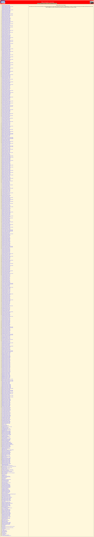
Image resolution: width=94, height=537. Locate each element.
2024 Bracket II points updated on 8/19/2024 (6, 47)
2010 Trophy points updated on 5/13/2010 (6, 368)
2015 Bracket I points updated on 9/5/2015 (6, 219)
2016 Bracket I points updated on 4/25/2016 (6, 213)
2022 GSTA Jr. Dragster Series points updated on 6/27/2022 (7, 105)
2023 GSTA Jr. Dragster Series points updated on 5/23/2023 (7, 90)
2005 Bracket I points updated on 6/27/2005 (6, 510)
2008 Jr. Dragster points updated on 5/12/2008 (6, 400)
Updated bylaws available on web (5, 488)
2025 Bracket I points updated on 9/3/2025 (6, 28)
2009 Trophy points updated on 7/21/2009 (6, 374)
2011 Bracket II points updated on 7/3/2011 (6, 319)
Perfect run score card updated (5, 508)
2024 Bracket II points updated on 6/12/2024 (6, 57)
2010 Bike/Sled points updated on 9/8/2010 (6, 343)
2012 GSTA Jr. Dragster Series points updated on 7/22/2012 (7, 287)
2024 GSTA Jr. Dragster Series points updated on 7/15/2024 (7, 51)
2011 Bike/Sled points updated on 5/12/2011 (6, 337)
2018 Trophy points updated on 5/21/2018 (6, 175)
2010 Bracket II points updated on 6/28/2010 (6, 356)
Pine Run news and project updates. (5, 481)
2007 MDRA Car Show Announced (5, 427)
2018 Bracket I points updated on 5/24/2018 (6, 171)
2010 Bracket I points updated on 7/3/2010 (6, 355)
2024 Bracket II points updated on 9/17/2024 (6, 42)
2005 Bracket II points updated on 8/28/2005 (6, 485)
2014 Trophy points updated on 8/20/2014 (6, 240)
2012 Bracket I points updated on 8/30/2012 (6, 282)
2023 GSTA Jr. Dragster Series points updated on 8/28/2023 (7, 71)
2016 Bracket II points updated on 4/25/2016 (6, 212)
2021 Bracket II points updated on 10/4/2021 (6, 114)
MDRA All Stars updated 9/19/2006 (5, 436)
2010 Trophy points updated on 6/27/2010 (6, 358)
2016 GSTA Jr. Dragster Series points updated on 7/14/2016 (7, 206)
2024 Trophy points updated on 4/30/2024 (6, 61)
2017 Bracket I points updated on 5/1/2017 (6, 193)
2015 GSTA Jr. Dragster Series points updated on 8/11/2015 (7, 224)
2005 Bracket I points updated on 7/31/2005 (6, 494)
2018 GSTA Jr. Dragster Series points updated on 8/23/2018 (7, 160)
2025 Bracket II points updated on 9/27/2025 (6, 22)
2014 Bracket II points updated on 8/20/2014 (6, 238)
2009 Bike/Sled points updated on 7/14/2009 (6, 376)
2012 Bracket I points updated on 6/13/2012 (6, 295)
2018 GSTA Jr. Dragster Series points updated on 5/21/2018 (7, 178)
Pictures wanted (3, 532)
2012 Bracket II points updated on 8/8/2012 (6, 285)
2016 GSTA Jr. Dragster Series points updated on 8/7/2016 (7, 203)
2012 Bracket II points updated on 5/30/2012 (6, 296)
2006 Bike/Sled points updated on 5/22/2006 (6, 460)
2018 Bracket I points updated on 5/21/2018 (6, 173)
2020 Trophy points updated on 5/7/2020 (6, 136)
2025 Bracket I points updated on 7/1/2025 (6, 33)
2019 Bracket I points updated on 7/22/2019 (6, 145)
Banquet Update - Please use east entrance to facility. (7, 426)
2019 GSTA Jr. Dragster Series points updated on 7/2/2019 (7, 152)
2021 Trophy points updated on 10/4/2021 (6, 112)
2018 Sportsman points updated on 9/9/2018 (6, 158)
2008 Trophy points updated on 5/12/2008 (6, 401)
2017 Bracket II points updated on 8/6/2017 (6, 186)
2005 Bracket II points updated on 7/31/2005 (6, 495)
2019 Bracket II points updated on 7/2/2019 (6, 151)
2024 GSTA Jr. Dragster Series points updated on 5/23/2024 (7, 59)
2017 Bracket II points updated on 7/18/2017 (6, 189)
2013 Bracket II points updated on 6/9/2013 (6, 271)
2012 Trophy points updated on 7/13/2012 (6, 292)
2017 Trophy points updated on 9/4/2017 (6, 181)
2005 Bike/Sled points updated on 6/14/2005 (6, 514)
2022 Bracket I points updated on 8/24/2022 (6, 98)
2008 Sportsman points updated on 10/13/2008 (6, 386)
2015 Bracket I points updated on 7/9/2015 (6, 232)
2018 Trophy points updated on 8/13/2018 (6, 162)
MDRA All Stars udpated (4, 475)
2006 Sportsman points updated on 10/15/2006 (6, 434)
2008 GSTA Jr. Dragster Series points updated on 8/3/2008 (7, 393)
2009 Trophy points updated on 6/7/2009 (6, 378)
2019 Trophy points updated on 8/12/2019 (6, 139)
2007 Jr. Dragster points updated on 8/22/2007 (6, 409)
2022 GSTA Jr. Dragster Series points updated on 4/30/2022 (7, 109)
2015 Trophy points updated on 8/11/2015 (6, 223)
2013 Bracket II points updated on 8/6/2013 (6, 251)
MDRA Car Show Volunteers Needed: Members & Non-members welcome (9, 466)
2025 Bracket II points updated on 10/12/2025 (6, 20)
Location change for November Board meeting (6, 429)
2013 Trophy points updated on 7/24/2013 (6, 255)
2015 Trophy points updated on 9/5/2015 (6, 217)
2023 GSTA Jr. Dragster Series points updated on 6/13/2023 (7, 84)
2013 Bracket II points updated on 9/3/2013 (6, 248)
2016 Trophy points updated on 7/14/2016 (6, 207)
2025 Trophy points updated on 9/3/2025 (6, 26)
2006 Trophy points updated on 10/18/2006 (6, 433)
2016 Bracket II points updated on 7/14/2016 (6, 205)
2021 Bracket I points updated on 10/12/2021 (6, 111)
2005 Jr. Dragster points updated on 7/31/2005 (6, 496)
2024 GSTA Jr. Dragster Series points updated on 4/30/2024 (7, 62)
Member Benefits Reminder (4, 531)
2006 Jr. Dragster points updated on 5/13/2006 (6, 463)
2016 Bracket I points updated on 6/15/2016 (6, 210)
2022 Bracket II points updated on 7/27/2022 (6, 99)
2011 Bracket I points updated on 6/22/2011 (6, 328)
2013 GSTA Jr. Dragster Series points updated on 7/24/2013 (7, 256)
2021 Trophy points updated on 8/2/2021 (6, 117)
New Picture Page (3, 534)
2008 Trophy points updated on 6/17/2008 (6, 396)
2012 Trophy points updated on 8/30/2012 (6, 281)
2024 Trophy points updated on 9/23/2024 (6, 39)
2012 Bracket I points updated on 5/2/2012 (6, 302)
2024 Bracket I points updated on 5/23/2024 (6, 60)
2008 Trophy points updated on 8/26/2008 (6, 391)
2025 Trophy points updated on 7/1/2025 (6, 34)
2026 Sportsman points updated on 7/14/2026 (6, 8)
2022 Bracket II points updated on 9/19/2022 (6, 96)
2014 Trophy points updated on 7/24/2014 (6, 242)
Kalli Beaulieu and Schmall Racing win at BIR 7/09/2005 (7, 503)
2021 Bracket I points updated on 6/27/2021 (6, 127)
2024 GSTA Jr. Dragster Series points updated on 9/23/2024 (7, 37)
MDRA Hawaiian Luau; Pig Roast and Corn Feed (6, 450)
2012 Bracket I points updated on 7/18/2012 (6, 288)
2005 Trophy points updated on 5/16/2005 (6, 524)
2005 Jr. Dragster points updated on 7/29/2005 (6, 498)
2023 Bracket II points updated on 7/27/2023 (6, 76)
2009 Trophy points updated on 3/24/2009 (6, 382)
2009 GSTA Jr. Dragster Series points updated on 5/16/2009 (7, 380)
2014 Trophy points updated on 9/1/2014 (6, 236)
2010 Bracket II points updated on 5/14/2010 (6, 366)
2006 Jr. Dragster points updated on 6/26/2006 (6, 452)
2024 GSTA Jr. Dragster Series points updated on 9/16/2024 (7, 43)
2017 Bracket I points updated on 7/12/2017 (6, 191)
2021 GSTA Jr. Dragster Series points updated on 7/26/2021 (7, 121)
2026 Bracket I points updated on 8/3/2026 (6, 5)
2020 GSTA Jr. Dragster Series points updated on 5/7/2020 (7, 137)
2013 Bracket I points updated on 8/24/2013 (6, 249)
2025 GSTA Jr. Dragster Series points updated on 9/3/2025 (7, 25)
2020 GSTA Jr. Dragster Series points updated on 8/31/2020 (7, 131)
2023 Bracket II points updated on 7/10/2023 (6, 77)
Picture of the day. (4, 533)
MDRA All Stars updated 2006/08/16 (5, 441)
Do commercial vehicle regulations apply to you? (6, 535)
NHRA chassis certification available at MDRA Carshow (7, 465)
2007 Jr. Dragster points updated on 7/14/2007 (6, 413)
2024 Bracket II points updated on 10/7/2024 (6, 35)
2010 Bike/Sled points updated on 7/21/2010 (6, 354)
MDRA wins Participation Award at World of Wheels (7, 471)
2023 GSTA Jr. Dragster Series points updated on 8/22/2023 (7, 74)
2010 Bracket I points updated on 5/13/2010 (6, 371)
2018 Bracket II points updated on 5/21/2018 (6, 174)
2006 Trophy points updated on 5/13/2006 (6, 462)
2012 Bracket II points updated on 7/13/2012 (6, 293)
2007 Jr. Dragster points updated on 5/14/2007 (6, 419)
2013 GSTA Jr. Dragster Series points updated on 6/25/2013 (7, 260)
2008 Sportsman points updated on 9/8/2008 (6, 389)
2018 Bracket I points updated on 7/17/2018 (6, 168)
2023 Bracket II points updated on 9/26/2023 (6, 68)
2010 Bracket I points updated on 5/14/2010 (6, 367)
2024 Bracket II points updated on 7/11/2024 (6, 53)
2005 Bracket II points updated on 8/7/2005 (6, 491)
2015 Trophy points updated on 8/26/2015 (6, 222)
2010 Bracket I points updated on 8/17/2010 (6, 347)
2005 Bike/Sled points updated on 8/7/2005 (6, 490)
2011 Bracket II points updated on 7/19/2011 (6, 318)
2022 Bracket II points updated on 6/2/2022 (6, 107)
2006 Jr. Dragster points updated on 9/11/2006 (6, 438)
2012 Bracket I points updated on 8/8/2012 (6, 284)
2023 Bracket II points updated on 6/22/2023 (6, 80)
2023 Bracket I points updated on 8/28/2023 (6, 72)
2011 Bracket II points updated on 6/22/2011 (6, 329)
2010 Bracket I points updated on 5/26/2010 (6, 362)
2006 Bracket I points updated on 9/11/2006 (6, 439)
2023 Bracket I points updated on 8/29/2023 (6, 70)
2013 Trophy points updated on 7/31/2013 (6, 252)
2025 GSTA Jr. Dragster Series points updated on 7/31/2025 (7, 30)
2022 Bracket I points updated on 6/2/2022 (6, 108)
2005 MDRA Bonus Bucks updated (5, 489)
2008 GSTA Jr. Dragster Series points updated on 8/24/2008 (7, 392)
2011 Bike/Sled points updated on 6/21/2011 (6, 333)
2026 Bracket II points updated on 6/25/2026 (6, 10)
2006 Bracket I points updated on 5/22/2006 (6, 458)
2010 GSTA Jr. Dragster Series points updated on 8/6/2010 (7, 351)
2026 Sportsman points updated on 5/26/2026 (6, 18)
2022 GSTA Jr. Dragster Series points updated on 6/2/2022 (7, 106)
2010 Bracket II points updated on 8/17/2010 (6, 349)
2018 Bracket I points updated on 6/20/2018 (6, 169)
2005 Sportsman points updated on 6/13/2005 (6, 516)
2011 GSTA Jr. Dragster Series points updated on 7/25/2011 (7, 316)
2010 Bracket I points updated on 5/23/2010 (6, 365)
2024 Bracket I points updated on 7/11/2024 (6, 55)
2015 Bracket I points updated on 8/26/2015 (6, 220)
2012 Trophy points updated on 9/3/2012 (6, 277)
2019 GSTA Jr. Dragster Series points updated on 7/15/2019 (7, 146)
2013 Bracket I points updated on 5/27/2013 (6, 275)
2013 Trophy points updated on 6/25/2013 (6, 259)
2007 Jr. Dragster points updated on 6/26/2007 (6, 415)
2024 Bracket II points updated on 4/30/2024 (6, 63)
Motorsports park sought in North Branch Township (7, 467)
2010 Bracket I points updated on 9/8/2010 (6, 345)
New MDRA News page (4, 530)
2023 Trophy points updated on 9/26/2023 (6, 67)
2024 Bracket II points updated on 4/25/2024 (6, 65)
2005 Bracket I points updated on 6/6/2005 (6, 518)
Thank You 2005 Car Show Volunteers (5, 520)
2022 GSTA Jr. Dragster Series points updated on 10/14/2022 (7, 92)
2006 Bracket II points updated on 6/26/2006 (6, 454)
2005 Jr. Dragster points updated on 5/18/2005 (6, 522)
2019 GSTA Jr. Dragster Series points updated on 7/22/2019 (7, 143)
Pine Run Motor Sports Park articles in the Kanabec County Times (8, 526)
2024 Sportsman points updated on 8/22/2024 (6, 45)
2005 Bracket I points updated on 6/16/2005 (6, 512)
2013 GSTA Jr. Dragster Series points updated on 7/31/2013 (7, 253)
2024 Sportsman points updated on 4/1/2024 (6, 66)
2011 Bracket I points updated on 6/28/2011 (6, 321)
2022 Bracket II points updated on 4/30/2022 (6, 110)
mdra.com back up (4, 501)
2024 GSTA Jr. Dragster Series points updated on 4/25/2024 (7, 64)
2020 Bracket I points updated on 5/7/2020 (6, 135)
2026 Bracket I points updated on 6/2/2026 (6, 16)
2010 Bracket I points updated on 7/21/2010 (6, 353)
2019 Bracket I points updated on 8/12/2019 (6, 142)
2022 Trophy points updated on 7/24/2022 (6, 100)
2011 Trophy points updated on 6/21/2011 (6, 331)
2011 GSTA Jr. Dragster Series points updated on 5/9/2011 (7, 339)
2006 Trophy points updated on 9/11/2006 (6, 440)
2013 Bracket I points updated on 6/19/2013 (6, 261)
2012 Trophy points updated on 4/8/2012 (6, 304)
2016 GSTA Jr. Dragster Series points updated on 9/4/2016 (7, 197)
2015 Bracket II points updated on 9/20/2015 (6, 216)
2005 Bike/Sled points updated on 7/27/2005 (6, 499)
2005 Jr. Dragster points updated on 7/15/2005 (6, 500)
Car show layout (3, 525)
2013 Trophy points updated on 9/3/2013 (6, 247)
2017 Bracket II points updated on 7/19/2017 (6, 187)
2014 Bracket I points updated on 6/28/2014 (6, 245)
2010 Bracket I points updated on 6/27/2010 (6, 359)
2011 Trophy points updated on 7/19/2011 (6, 317)
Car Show (52, 3)
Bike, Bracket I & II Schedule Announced (6, 468)
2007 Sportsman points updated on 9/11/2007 (6, 408)
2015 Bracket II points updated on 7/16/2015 (6, 228)
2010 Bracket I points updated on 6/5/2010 (6, 361)
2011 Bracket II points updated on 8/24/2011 (6, 312)
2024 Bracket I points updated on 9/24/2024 (6, 36)
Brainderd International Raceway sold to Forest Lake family (7, 444)
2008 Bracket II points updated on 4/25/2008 (6, 404)
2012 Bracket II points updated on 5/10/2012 (6, 300)
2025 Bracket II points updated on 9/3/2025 (6, 27)
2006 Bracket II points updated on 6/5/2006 (6, 456)
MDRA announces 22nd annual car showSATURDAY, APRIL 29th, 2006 (6, 464)
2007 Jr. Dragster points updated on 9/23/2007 (6, 407)
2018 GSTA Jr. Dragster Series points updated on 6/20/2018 (7, 170)
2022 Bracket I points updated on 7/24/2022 (6, 102)
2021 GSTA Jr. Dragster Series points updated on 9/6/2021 (7, 115)
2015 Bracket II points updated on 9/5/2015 (6, 218)
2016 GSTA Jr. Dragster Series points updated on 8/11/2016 (7, 201)
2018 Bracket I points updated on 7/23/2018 (6, 166)
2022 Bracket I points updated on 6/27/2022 (6, 103)
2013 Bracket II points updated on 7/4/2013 (6, 258)
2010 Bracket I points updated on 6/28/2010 (6, 357)
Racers (45, 3)
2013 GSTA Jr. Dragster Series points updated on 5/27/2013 (7, 273)
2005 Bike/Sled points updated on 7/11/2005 (6, 505)
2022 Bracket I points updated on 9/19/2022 (6, 94)
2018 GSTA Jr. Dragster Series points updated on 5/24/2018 (7, 172)
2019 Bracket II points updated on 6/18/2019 (6, 156)
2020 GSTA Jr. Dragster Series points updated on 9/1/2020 (7, 129)
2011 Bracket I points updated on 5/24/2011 (6, 335)
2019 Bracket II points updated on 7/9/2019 (6, 150)
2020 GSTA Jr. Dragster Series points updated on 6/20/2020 (7, 133)
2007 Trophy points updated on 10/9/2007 (6, 406)
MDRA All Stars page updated (5, 483)
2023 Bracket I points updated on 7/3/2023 (6, 78)
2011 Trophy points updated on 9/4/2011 (5, 310)
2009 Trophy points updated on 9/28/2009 (6, 372)
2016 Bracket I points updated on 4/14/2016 (6, 214)
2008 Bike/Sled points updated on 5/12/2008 (6, 402)
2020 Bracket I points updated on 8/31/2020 (6, 132)
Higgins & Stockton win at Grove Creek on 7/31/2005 (7, 497)
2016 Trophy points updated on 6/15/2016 (6, 209)
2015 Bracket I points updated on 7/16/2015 (6, 226)
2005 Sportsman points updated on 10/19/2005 (6, 479)
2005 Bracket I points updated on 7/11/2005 (6, 504)
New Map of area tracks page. (5, 435)
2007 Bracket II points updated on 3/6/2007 (6, 423)
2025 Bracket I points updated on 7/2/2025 (6, 31)
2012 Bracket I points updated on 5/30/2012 (6, 297)
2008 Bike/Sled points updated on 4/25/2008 (6, 405)
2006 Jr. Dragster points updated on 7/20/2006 (6, 446)
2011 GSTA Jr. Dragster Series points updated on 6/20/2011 (7, 334)
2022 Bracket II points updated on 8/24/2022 (6, 97)
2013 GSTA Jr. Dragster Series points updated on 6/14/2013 (7, 265)
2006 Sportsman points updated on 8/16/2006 (6, 442)
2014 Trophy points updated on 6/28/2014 (6, 244)
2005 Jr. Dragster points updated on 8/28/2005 (6, 486)
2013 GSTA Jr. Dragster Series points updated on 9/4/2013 (7, 246)
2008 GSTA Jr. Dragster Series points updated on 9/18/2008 (7, 388)
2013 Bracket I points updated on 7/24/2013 (6, 257)
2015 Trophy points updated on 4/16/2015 (6, 234)
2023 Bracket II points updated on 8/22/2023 (6, 75)
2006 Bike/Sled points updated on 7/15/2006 (6, 448)
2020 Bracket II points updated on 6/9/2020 (6, 134)
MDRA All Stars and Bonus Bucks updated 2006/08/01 (7, 443)
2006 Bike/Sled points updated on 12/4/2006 (6, 428)
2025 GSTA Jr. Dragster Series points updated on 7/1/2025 (7, 32)
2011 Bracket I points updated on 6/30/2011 (6, 320)
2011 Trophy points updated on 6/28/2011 (6, 323)
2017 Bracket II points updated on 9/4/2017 (6, 183)
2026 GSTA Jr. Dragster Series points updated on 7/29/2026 (7, 6)
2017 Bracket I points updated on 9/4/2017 (6, 182)
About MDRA (38, 3)
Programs (42, 3)
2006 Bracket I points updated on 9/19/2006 (6, 437)
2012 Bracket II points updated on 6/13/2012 (6, 294)
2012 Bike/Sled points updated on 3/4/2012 (6, 308)
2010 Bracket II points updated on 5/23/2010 (6, 364)
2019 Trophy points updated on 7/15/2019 (6, 147)
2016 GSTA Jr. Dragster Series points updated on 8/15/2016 (7, 199)
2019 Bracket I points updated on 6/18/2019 (6, 154)
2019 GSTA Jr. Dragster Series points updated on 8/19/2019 (7, 138)
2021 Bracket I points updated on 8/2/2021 (6, 119)
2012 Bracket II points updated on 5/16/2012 (6, 298)
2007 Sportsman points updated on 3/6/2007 (6, 421)
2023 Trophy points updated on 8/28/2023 (6, 73)
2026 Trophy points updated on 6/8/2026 (6, 14)
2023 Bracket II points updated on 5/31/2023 (6, 88)
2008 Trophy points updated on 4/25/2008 (6, 403)
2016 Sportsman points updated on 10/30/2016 (6, 195)
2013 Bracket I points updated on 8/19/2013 (6, 250)
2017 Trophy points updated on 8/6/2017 (6, 185)
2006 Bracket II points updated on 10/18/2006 (6, 432)
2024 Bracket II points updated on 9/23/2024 (6, 38)
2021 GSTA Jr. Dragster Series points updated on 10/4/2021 (7, 113)
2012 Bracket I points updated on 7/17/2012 (6, 291)
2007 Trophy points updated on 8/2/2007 (6, 411)
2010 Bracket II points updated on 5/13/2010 (6, 369)
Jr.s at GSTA (3, 529)
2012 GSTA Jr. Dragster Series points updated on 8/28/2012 (7, 283)
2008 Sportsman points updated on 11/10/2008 (6, 384)
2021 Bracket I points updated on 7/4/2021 (6, 125)
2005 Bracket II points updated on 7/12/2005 (6, 502)
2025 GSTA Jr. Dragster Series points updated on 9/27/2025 (7, 23)
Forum (55, 3)
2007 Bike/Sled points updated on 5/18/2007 (6, 417)
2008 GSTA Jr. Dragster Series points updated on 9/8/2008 (7, 390)
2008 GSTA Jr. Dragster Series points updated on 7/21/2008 (7, 395)
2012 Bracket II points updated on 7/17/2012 (6, 289)
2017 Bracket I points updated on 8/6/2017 (6, 184)
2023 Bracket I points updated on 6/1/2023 (6, 86)
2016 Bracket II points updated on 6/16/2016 (6, 208)
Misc (48, 3)
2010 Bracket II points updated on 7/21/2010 (6, 352)
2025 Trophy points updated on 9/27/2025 (6, 24)
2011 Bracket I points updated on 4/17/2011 (6, 341)
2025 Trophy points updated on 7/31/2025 (6, 29)
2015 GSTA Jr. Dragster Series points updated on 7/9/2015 (7, 230)
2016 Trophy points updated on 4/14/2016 (6, 215)
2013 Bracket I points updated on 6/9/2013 (6, 267)
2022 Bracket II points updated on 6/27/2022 (6, 104)
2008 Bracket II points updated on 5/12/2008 (6, 399)
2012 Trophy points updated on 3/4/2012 (6, 306)
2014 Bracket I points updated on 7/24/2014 (6, 243)
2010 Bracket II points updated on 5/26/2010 (6, 363)
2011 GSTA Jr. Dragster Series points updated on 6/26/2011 (7, 327)
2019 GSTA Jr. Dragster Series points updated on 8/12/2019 (7, 141)
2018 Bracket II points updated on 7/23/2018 (6, 164)
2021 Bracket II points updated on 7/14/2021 (6, 123)
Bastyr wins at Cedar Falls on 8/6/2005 (5, 492)
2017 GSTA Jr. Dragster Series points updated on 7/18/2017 (7, 188)
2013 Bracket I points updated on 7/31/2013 (6, 254)
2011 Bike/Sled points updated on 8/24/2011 (6, 315)
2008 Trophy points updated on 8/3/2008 (6, 394)
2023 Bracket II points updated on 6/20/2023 (6, 82)
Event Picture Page (3, 528)
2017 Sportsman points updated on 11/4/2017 (6, 179)
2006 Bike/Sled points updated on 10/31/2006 (6, 430)
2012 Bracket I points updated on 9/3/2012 (6, 280)
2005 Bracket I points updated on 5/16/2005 (6, 523)
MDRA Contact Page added (4, 473)
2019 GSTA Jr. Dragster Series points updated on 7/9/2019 (7, 149)
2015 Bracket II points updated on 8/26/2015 (6, 221)
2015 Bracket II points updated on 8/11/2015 (6, 225)
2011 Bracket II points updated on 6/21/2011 (6, 332)
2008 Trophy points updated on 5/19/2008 (6, 397)
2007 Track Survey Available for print (5, 425)
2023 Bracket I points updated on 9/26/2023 (6, 69)
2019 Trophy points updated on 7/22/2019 (6, 144)
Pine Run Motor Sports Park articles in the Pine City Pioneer (7, 527)
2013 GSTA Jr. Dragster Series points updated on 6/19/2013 (7, 263)
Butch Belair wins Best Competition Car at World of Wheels (7, 469)
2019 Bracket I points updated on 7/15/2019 (6, 148)
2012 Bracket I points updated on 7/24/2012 (6, 286)
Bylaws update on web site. (4, 477)
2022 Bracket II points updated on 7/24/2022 (6, 101)
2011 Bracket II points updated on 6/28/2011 (6, 324)
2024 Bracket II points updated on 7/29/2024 (6, 49)
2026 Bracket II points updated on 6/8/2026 (6, 12)
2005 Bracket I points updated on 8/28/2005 (6, 487)
